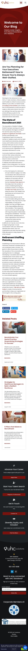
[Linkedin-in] (12, 571)
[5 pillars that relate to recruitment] (14, 417)
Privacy (14, 634)
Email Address (6, 587)
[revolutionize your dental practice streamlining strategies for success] (14, 327)
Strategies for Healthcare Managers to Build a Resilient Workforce (14, 385)
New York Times (12, 189)
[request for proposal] (14, 298)
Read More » (7, 358)
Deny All (14, 648)
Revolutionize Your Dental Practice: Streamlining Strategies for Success (13, 340)
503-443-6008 (14, 567)
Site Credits (14, 636)
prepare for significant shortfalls (11, 134)
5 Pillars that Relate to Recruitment (13, 428)
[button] (21, 2)
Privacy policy (4, 649)
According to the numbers (10, 105)
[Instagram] (15, 571)
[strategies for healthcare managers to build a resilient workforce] (14, 372)
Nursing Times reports (16, 182)
